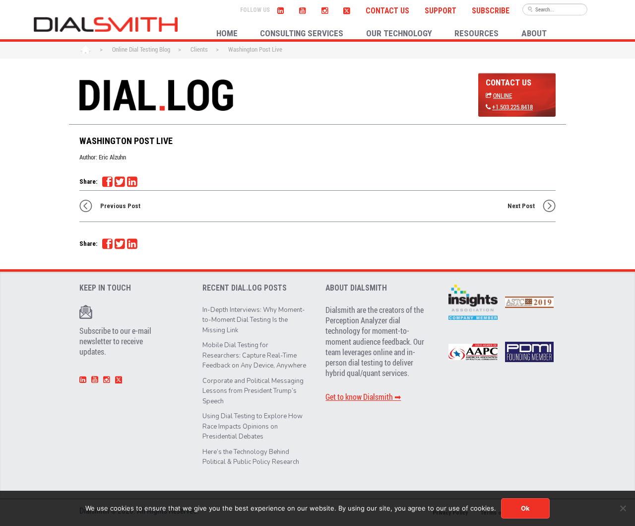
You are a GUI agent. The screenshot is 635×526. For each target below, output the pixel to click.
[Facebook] (107, 182)
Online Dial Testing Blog (141, 49)
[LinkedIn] (281, 9)
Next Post (521, 206)
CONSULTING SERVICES (301, 33)
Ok (525, 508)
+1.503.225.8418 (512, 106)
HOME (227, 33)
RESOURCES (476, 33)
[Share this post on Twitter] (120, 182)
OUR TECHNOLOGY (399, 33)
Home (85, 50)
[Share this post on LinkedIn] (132, 182)
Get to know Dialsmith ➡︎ (363, 396)
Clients (199, 49)
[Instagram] (324, 9)
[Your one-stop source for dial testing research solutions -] (106, 24)
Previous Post (120, 206)
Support (440, 10)
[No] (623, 508)
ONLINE (502, 95)
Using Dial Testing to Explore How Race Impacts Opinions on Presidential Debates (252, 426)
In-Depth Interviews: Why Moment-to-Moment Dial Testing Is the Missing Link (253, 320)
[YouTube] (303, 9)
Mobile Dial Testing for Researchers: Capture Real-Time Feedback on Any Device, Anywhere (254, 355)
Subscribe (490, 10)
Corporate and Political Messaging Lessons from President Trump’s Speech (253, 391)
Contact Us (387, 10)
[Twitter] (346, 9)
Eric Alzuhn (112, 156)
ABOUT (534, 33)
